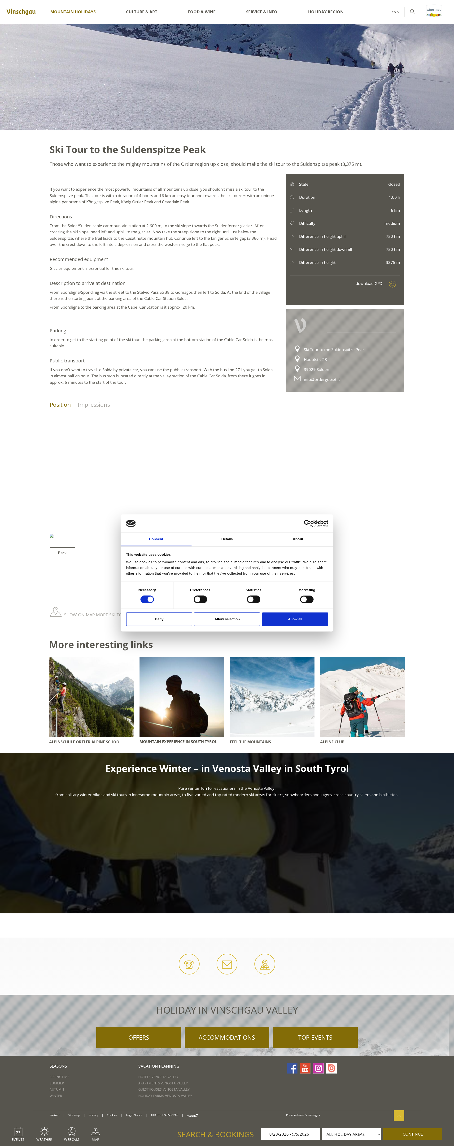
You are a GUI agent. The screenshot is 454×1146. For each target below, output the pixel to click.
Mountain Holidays (73, 11)
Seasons (58, 1066)
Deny (159, 619)
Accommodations (227, 1037)
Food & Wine (202, 11)
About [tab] (298, 539)
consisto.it (192, 1115)
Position (60, 404)
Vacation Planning (158, 1066)
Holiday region (326, 11)
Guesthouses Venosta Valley (164, 1089)
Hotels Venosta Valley (158, 1076)
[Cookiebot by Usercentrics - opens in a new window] (307, 523)
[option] (227, 77)
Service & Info (261, 11)
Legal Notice (134, 1115)
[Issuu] (331, 1068)
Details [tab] (227, 539)
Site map (74, 1115)
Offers (138, 1037)
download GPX (369, 283)
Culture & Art (141, 11)
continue (413, 1134)
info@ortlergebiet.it (322, 379)
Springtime (59, 1076)
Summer (57, 1083)
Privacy (93, 1115)
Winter (56, 1095)
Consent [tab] (156, 539)
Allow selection (227, 619)
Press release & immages (303, 1115)
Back (62, 552)
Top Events (315, 1037)
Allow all (295, 619)
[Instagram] (318, 1068)
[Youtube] (305, 1068)
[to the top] (399, 1115)
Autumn (57, 1089)
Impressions (94, 404)
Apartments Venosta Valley (163, 1083)
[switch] (200, 599)
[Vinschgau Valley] (21, 12)
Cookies (112, 1115)
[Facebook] (292, 1068)
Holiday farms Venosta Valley (165, 1095)
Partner (55, 1115)
